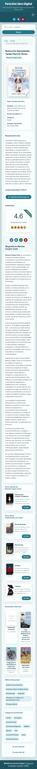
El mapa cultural (11, 704)
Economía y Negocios (13, 726)
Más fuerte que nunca (25, 666)
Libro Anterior (19, 747)
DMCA (26, 766)
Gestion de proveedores (14, 685)
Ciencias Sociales (12, 739)
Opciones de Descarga (18, 197)
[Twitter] (14, 19)
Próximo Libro (18, 752)
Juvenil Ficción (11, 722)
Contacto (20, 766)
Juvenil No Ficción (12, 735)
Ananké (17, 566)
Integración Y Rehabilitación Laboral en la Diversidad (11, 665)
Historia (8, 730)
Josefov (18, 586)
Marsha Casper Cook (14, 57)
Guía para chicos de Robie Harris (17, 689)
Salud (23, 735)
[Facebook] (18, 19)
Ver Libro (26, 507)
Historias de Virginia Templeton (22, 495)
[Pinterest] (23, 19)
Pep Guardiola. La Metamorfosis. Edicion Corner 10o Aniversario (26, 634)
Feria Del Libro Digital (18, 3)
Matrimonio (19, 545)
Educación (17, 718)
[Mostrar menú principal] (33, 14)
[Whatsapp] (21, 240)
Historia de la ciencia (11, 628)
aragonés (21, 693)
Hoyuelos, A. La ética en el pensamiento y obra (14, 699)
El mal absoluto (20, 524)
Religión (26, 726)
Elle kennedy (10, 693)
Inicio (6, 41)
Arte (16, 730)
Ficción (12, 41)
